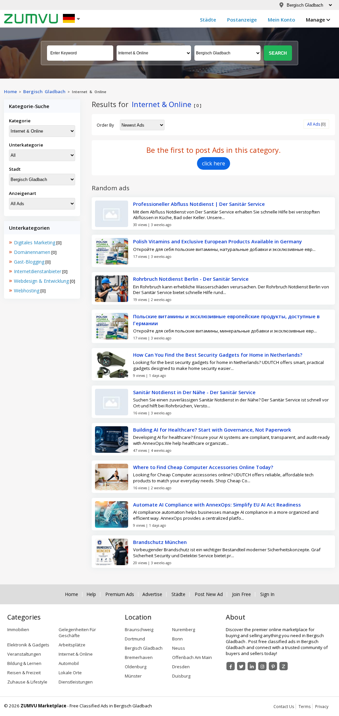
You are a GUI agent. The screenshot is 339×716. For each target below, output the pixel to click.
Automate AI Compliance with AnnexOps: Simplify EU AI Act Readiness (217, 504)
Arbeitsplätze (72, 645)
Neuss (178, 648)
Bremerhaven (139, 657)
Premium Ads (119, 594)
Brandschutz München (160, 542)
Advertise (152, 594)
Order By (105, 125)
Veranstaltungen (24, 654)
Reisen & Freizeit (24, 673)
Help (91, 594)
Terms (305, 706)
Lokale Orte (70, 673)
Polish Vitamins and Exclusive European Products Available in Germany (217, 241)
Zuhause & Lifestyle (27, 682)
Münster (133, 676)
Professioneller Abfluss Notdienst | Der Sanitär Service (199, 204)
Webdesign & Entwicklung (41, 281)
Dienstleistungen (76, 682)
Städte (208, 19)
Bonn (177, 639)
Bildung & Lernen (24, 663)
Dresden (181, 667)
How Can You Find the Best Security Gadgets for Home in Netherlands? (217, 354)
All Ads (313, 124)
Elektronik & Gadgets (28, 645)
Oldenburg (135, 667)
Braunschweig (139, 629)
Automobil (69, 663)
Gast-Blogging (29, 262)
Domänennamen (32, 252)
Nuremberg (183, 629)
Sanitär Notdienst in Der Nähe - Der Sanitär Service (194, 392)
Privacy (321, 706)
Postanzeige (242, 19)
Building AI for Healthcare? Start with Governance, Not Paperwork (212, 429)
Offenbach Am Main (192, 657)
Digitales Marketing (34, 242)
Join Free (241, 594)
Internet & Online (76, 654)
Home (10, 91)
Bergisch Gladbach (44, 91)
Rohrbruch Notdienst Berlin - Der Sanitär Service (191, 278)
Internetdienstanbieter (37, 271)
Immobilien (18, 629)
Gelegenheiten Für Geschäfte (77, 632)
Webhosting (26, 290)
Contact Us (283, 706)
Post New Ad (209, 594)
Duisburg (181, 676)
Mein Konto (281, 19)
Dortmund (135, 639)
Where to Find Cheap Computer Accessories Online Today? (203, 467)
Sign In (267, 594)
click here (213, 163)
